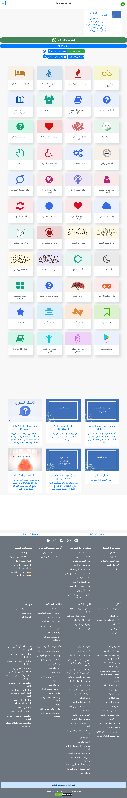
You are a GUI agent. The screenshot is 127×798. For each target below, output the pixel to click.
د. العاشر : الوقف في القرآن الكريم (19, 717)
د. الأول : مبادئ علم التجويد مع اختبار (19, 655)
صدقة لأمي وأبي (83, 590)
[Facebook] (62, 540)
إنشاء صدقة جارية (82, 556)
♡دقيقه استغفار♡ (112, 666)
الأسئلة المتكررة (113, 565)
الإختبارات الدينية (83, 651)
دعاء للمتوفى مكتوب (81, 561)
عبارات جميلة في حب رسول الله (78, 732)
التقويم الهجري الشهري (80, 715)
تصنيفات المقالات (53, 608)
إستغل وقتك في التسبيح (110, 715)
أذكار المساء (115, 624)
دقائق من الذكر (113, 681)
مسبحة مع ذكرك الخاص (110, 710)
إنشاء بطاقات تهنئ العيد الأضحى (50, 714)
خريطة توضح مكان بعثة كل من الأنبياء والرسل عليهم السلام (79, 662)
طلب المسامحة (54, 693)
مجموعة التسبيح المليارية (20, 556)
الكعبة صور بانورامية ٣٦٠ (79, 689)
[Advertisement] (63, 375)
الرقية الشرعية (84, 742)
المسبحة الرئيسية (113, 552)
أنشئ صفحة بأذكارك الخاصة (108, 736)
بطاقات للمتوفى (83, 577)
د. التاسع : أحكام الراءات (20, 711)
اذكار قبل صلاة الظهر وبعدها (108, 620)
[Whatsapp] (69, 540)
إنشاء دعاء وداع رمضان (50, 659)
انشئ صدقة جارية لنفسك (79, 655)
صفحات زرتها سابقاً (112, 556)
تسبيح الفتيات (114, 689)
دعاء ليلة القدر (54, 668)
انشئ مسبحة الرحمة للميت (78, 569)
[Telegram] (76, 540)
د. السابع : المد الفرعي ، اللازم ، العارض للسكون (21, 701)
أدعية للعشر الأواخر (52, 633)
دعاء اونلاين (26, 613)
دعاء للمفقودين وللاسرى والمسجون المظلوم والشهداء (78, 671)
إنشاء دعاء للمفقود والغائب (79, 677)
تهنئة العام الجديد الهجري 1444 (50, 699)
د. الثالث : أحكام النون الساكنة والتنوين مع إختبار (20, 670)
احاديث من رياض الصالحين (49, 613)
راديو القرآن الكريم (82, 624)
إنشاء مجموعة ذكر (23, 561)
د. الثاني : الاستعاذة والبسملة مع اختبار (19, 662)
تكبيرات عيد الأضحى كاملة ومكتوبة (79, 759)
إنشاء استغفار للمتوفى (81, 565)
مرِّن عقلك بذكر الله (82, 685)
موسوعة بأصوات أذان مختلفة (78, 764)
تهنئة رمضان (55, 672)
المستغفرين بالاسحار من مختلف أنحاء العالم (20, 566)
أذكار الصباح (115, 616)
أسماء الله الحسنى (82, 694)
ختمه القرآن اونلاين (23, 608)
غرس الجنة (115, 706)
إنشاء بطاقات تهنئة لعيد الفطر (48, 651)
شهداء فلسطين (84, 773)
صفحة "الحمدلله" (113, 727)
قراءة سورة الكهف (82, 628)
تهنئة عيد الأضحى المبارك (50, 689)
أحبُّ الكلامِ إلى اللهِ (112, 685)
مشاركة (64, 46)
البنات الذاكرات (113, 694)
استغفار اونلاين (24, 617)
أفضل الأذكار (115, 633)
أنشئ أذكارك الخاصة (111, 651)
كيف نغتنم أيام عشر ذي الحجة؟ (50, 627)
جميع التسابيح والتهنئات (110, 561)
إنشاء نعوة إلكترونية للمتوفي (78, 753)
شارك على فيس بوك (58, 51)
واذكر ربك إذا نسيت (112, 662)
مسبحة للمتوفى (83, 552)
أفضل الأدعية (84, 737)
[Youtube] (49, 540)
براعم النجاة (85, 698)
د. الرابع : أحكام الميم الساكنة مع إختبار (18, 677)
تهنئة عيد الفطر (54, 663)
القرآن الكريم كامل (82, 620)
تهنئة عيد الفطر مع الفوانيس (48, 655)
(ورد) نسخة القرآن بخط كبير (78, 616)
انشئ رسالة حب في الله (50, 709)
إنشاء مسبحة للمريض (51, 552)
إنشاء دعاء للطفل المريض (49, 556)
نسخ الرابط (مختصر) (75, 51)
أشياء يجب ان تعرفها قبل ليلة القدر (78, 747)
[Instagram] (55, 540)
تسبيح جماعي (25, 552)
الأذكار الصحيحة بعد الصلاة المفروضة (109, 610)
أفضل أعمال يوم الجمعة (50, 621)
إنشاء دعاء (85, 710)
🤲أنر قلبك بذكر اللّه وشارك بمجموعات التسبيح (19, 573)
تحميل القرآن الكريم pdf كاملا (80, 610)
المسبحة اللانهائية (113, 702)
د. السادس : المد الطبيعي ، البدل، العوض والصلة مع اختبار (19, 693)
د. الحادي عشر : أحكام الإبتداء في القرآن (18, 724)
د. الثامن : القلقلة (23, 707)
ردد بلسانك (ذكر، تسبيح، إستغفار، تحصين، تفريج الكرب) (110, 674)
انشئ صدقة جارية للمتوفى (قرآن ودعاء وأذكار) (79, 596)
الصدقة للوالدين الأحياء (81, 702)
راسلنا (117, 569)
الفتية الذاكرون (114, 698)
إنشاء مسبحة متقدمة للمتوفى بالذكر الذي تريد (107, 657)
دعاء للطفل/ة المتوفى (81, 582)
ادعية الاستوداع (114, 719)
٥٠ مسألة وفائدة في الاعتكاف (51, 638)
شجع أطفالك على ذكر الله (79, 681)
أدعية (58, 704)
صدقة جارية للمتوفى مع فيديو (77, 573)
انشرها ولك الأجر (65, 39)
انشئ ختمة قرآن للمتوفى (79, 586)
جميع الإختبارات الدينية (81, 719)
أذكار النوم (115, 628)
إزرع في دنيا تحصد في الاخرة (108, 731)
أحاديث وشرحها (54, 617)
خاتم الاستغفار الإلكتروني (109, 723)
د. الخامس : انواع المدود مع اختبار (19, 684)
